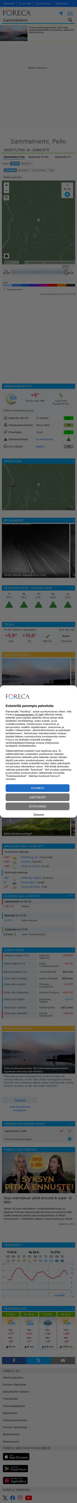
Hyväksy (37, 788)
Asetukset (37, 797)
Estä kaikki (37, 806)
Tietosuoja (38, 814)
